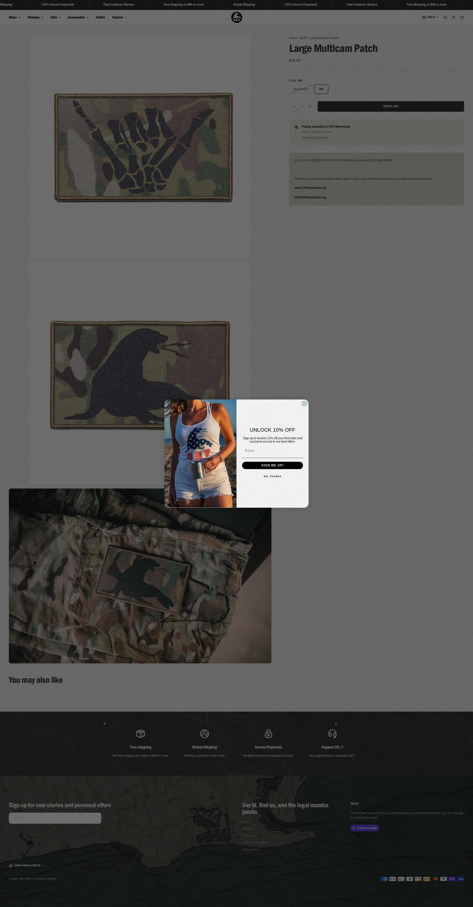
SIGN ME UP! (272, 465)
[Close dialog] (304, 403)
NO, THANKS (272, 476)
